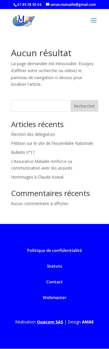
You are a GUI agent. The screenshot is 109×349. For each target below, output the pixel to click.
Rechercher (84, 106)
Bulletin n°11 (23, 152)
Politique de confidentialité (54, 250)
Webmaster (54, 297)
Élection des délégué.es (33, 134)
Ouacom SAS (50, 322)
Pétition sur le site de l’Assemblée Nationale (52, 143)
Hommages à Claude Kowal (37, 177)
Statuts (54, 266)
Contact (54, 282)
